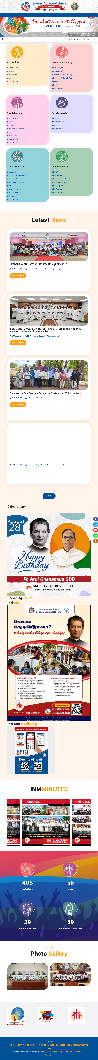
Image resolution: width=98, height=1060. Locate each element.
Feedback (49, 1055)
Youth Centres (14, 118)
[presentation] (81, 29)
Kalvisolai (57, 82)
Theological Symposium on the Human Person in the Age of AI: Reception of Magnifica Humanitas (46, 330)
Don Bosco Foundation (17, 175)
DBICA (55, 172)
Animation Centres (16, 129)
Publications (58, 175)
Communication (60, 166)
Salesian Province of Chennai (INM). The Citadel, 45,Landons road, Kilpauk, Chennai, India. (49, 1046)
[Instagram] (95, 524)
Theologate (13, 68)
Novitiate (12, 71)
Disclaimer (79, 1052)
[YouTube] (95, 530)
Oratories (12, 122)
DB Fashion (57, 189)
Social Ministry (15, 166)
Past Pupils (57, 85)
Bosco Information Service (64, 179)
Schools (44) (58, 68)
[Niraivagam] (16, 1015)
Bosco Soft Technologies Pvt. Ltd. (57, 1052)
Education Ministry (62, 62)
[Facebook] (95, 519)
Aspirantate (13, 75)
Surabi (11, 196)
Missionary (13, 78)
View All (49, 496)
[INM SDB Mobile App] (31, 750)
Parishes (56, 118)
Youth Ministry (15, 113)
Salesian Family (59, 122)
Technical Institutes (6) (62, 75)
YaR (10, 186)
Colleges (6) (58, 71)
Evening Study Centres (17, 179)
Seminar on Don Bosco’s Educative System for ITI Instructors (45, 393)
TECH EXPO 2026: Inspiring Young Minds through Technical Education (44, 459)
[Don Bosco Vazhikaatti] (78, 1017)
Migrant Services (15, 189)
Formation (13, 62)
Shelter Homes (14, 193)
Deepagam (57, 125)
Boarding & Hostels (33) (62, 78)
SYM (10, 132)
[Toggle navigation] (9, 15)
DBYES (11, 125)
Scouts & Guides (15, 136)
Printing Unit (58, 186)
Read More (17, 275)
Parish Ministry (60, 113)
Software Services (60, 182)
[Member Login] (95, 541)
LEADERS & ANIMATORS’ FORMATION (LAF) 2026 (38, 264)
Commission (13, 82)
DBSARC (12, 172)
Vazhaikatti (13, 139)
